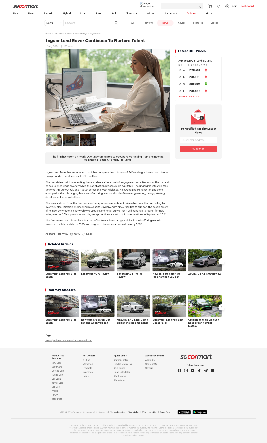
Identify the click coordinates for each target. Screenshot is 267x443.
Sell (113, 13)
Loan (83, 13)
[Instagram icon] (186, 370)
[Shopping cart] (210, 6)
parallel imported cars (89, 428)
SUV (195, 425)
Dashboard (247, 6)
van (71, 428)
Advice (182, 23)
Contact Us (151, 364)
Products (87, 368)
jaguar (48, 340)
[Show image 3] (88, 140)
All (132, 23)
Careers (149, 368)
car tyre (148, 430)
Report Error (165, 412)
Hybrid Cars (57, 375)
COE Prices (119, 368)
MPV (190, 425)
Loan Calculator (122, 372)
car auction (141, 428)
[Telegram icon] (206, 370)
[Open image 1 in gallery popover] (107, 90)
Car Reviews (120, 376)
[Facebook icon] (179, 370)
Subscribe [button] (198, 149)
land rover (58, 340)
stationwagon (182, 425)
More (209, 13)
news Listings (81, 34)
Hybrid (67, 13)
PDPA (144, 412)
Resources (57, 399)
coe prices (107, 433)
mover (182, 430)
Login (234, 6)
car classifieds (102, 425)
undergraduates (71, 340)
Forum (55, 395)
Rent (99, 13)
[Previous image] (49, 90)
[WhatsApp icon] (212, 370)
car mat (164, 430)
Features (198, 23)
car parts (108, 430)
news (69, 34)
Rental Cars (57, 383)
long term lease (152, 433)
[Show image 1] (54, 140)
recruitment (86, 340)
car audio (190, 428)
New (16, 13)
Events (86, 376)
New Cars (56, 363)
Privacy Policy (133, 412)
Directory (131, 13)
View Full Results (187, 97)
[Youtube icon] (192, 370)
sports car (133, 425)
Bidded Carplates (123, 364)
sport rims (156, 430)
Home (48, 34)
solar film (85, 430)
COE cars (151, 425)
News (49, 23)
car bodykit (139, 430)
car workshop (127, 430)
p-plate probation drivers (133, 435)
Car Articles (59, 34)
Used (31, 13)
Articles (191, 13)
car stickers (174, 430)
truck (76, 428)
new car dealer (114, 428)
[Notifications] (218, 6)
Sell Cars (56, 387)
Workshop (88, 364)
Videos (214, 23)
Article (55, 391)
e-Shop (150, 13)
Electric (48, 13)
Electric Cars (58, 371)
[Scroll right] (221, 261)
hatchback (170, 425)
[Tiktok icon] (199, 370)
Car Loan (56, 379)
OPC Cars (161, 425)
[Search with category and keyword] (199, 6)
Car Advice (119, 380)
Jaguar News (95, 34)
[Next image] (167, 90)
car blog (95, 433)
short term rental (137, 433)
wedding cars (181, 433)
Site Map (153, 412)
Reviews (148, 23)
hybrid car (142, 425)
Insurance (171, 13)
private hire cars (167, 433)
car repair (117, 430)
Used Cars (57, 367)
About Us (150, 360)
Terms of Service (117, 412)
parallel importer (129, 428)
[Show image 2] (71, 140)
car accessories (96, 430)
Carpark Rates (121, 360)
